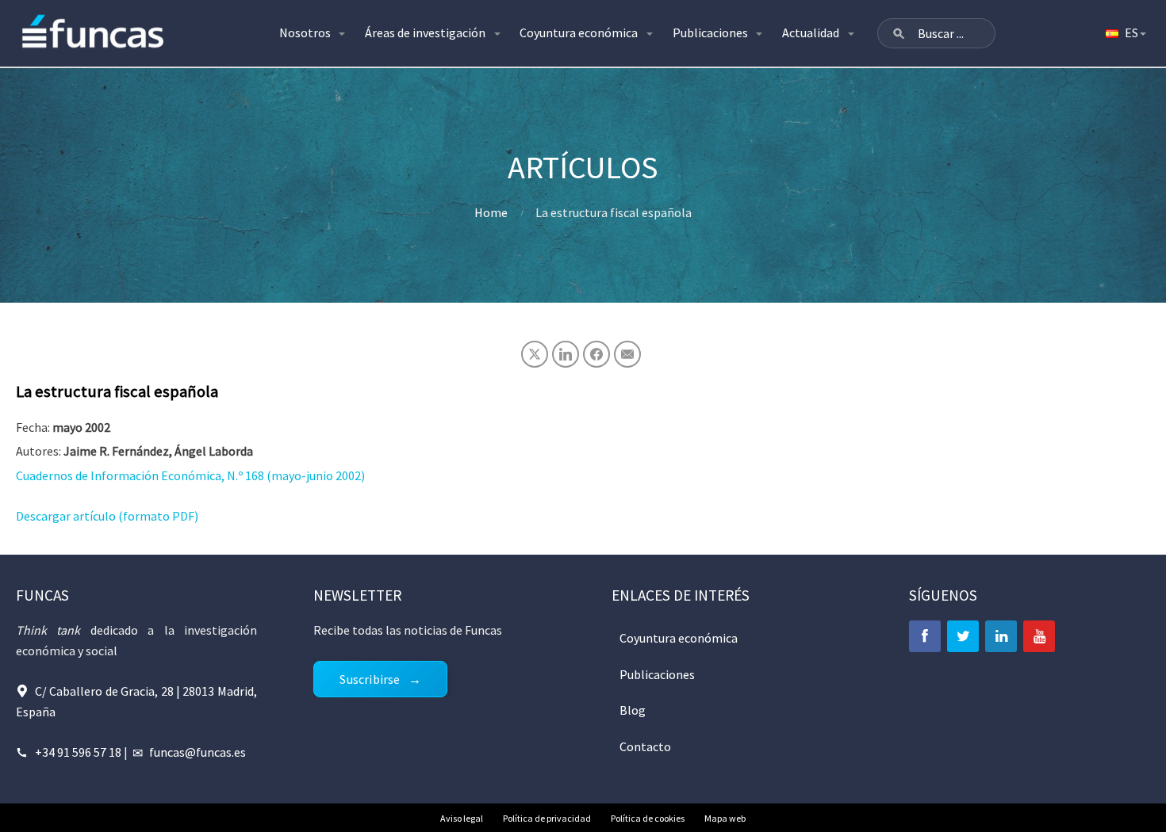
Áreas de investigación (425, 32)
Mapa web (725, 818)
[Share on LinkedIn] (565, 354)
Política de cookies (648, 818)
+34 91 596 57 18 (78, 752)
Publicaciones (710, 32)
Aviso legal (461, 818)
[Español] (1124, 33)
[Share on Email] (627, 354)
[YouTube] (1039, 636)
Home (491, 212)
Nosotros (305, 32)
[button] (899, 33)
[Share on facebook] (596, 354)
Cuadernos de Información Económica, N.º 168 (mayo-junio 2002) (190, 475)
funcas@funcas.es (197, 752)
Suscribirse (369, 679)
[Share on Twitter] (534, 354)
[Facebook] (925, 636)
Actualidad (810, 32)
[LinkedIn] (1001, 636)
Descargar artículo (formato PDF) (107, 516)
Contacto (645, 746)
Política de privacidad (547, 818)
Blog (632, 710)
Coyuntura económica (579, 32)
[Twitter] (963, 636)
